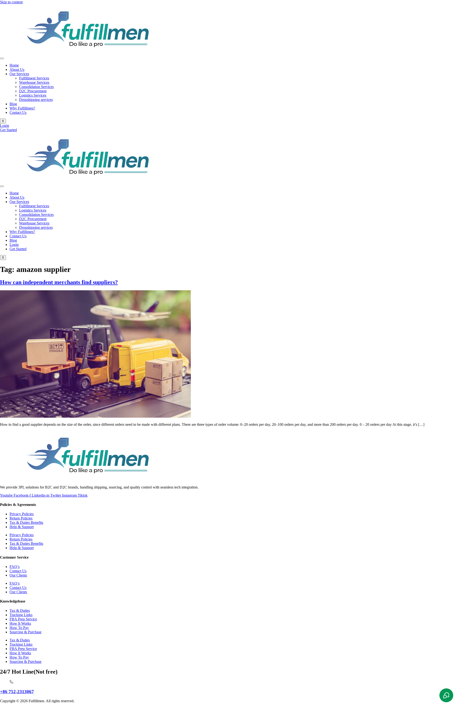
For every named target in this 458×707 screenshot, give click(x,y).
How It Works (20, 623)
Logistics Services (32, 95)
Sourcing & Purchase (26, 632)
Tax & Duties (20, 610)
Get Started (18, 249)
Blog (13, 104)
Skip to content (11, 2)
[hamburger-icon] (2, 58)
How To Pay (19, 628)
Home (14, 65)
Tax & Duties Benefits (26, 522)
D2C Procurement (33, 91)
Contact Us (18, 112)
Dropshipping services (36, 100)
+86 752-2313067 (17, 691)
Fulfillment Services (34, 78)
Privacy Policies (22, 514)
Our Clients (18, 575)
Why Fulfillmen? (22, 108)
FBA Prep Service (23, 619)
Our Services (19, 74)
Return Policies (21, 518)
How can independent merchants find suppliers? (59, 282)
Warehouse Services (34, 82)
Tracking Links (21, 615)
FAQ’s (15, 567)
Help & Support (22, 527)
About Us (17, 70)
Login (14, 245)
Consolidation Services (36, 87)
